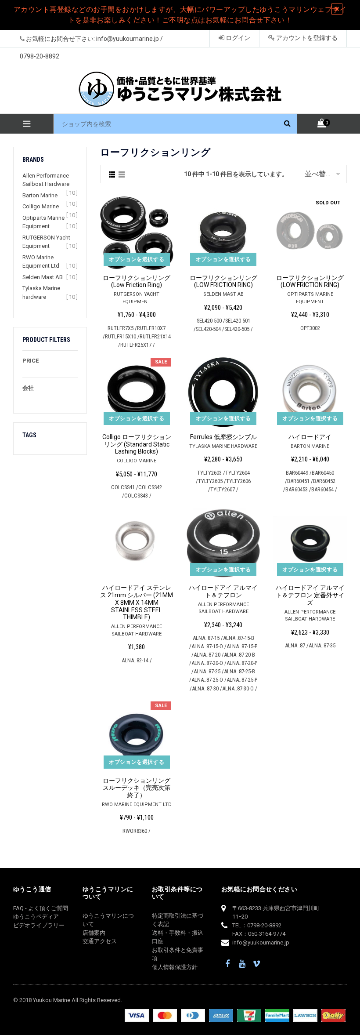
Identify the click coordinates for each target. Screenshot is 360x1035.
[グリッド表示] (112, 174)
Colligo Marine (40, 206)
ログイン (237, 37)
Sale (161, 362)
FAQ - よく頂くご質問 (40, 908)
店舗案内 (94, 933)
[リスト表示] (121, 174)
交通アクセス (100, 941)
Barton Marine (40, 195)
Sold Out (328, 203)
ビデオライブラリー (39, 925)
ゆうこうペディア (36, 916)
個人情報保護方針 (175, 967)
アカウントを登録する (306, 37)
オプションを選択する (136, 259)
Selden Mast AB (42, 277)
